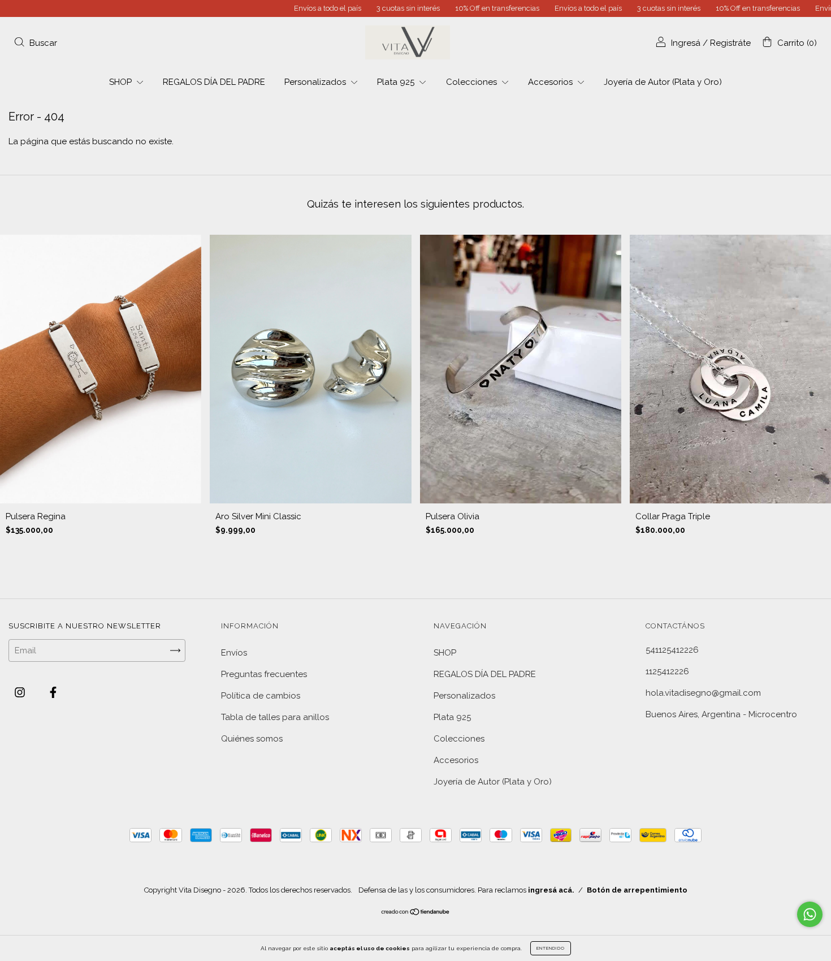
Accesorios (551, 82)
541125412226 (672, 650)
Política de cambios (260, 696)
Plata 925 (397, 82)
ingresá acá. (551, 890)
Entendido (550, 948)
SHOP (121, 82)
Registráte (730, 43)
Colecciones (472, 82)
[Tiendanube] (415, 913)
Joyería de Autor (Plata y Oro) (663, 82)
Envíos (234, 653)
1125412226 (667, 671)
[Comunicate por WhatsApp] (810, 914)
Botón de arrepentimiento (637, 890)
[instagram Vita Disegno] (20, 693)
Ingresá (685, 43)
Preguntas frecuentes (264, 674)
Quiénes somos (252, 739)
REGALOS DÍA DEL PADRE (214, 82)
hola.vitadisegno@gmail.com (703, 693)
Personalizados (316, 82)
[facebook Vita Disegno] (53, 693)
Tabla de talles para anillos (275, 717)
